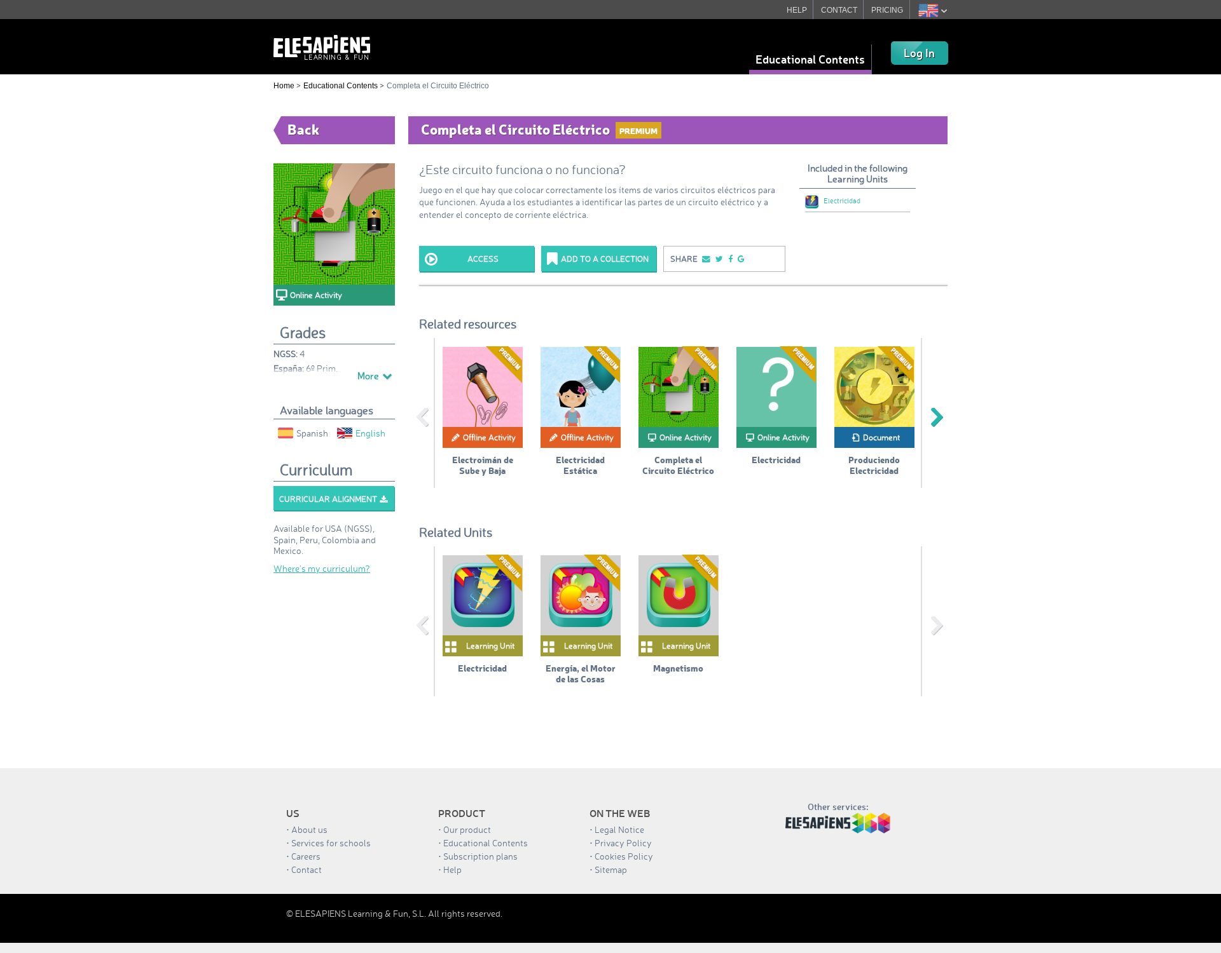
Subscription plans (480, 856)
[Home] (321, 46)
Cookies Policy (624, 856)
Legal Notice (619, 829)
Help (452, 869)
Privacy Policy (623, 842)
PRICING (887, 10)
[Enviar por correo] (705, 259)
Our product (467, 829)
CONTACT (839, 10)
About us (309, 829)
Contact (306, 869)
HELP (797, 10)
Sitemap (611, 869)
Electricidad (842, 200)
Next (936, 417)
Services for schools (331, 842)
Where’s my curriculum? (321, 568)
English (370, 433)
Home (283, 85)
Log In (919, 53)
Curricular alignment (328, 499)
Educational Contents (810, 59)
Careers (306, 856)
